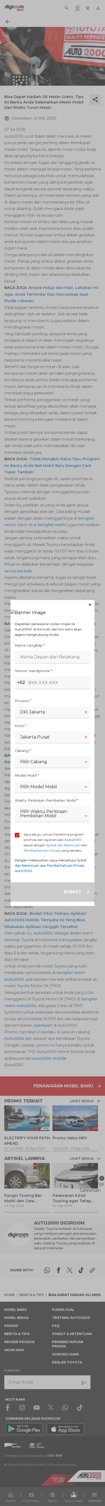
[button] (52, 604)
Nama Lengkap (30, 645)
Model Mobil (27, 775)
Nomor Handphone (33, 671)
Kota (20, 725)
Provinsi (23, 701)
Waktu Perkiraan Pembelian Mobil (46, 800)
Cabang (23, 750)
